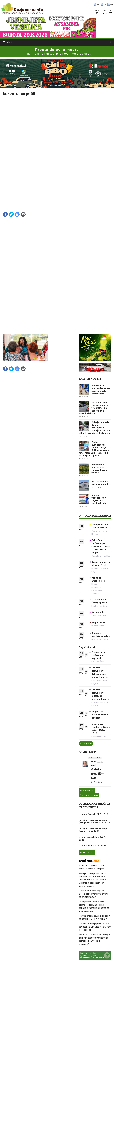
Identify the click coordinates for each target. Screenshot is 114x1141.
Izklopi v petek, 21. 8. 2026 (92, 845)
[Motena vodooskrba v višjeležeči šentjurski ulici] (84, 499)
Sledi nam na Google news (17, 214)
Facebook (5, 214)
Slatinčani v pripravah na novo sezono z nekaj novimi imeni (100, 389)
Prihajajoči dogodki (95, 516)
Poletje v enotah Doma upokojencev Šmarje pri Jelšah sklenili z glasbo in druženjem (94, 427)
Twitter (11, 214)
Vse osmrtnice (87, 790)
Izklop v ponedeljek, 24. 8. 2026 (92, 838)
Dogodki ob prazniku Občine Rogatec (100, 714)
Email (23, 214)
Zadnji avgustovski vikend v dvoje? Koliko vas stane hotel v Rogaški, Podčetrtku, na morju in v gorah (94, 449)
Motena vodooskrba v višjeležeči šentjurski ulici (99, 499)
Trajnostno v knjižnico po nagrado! (98, 655)
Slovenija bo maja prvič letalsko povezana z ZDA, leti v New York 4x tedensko (95, 926)
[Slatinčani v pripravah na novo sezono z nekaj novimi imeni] (84, 389)
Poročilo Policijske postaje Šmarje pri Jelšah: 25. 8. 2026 (94, 821)
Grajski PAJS (98, 622)
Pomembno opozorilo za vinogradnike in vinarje (99, 468)
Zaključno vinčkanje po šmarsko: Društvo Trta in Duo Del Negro (100, 546)
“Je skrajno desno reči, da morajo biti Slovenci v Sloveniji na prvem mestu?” (93, 893)
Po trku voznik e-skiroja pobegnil (100, 482)
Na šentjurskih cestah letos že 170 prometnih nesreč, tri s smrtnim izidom (93, 408)
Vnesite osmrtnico (89, 795)
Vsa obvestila (86, 852)
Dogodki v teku (88, 647)
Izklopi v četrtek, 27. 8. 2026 (93, 814)
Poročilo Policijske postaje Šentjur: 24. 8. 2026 (93, 830)
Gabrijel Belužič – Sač (97, 773)
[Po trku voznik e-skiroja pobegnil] (84, 485)
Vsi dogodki (86, 743)
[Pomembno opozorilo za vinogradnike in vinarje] (84, 468)
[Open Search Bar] (110, 42)
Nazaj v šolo (97, 612)
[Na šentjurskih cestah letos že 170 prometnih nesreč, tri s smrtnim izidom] (84, 406)
